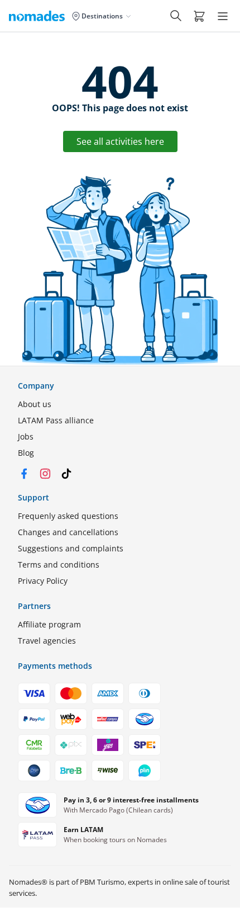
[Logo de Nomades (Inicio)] (39, 16)
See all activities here (120, 141)
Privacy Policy (43, 580)
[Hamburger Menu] (223, 16)
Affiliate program (49, 624)
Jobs (25, 436)
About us (34, 404)
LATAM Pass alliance (56, 420)
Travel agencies (47, 640)
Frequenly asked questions (68, 516)
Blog (26, 452)
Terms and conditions (58, 564)
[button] (199, 15)
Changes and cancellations (68, 532)
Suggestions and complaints (70, 548)
